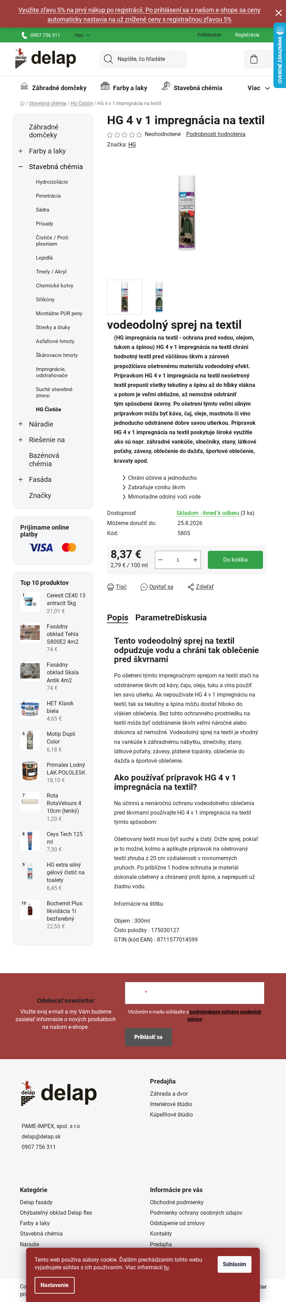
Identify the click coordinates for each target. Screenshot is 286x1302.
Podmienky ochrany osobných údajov (196, 1212)
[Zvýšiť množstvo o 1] (195, 560)
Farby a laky (47, 151)
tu (166, 1267)
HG (132, 144)
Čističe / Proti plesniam (52, 241)
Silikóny (45, 299)
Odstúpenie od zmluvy (177, 1223)
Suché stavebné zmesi (54, 392)
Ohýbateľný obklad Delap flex (56, 1212)
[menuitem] (53, 88)
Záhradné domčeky (44, 131)
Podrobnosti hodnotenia (216, 134)
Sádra (42, 210)
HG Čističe (48, 409)
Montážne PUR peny (59, 313)
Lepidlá (44, 258)
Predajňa (161, 1244)
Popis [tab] (117, 617)
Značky (40, 496)
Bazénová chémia (44, 460)
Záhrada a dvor (169, 1093)
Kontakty (161, 1233)
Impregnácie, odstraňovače (52, 372)
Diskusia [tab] (191, 617)
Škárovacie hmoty (57, 355)
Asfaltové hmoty (55, 341)
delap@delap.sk (41, 1136)
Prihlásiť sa (148, 1037)
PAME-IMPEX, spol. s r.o (51, 1126)
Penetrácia (48, 196)
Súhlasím (234, 1264)
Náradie (41, 424)
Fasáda (40, 480)
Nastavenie (54, 1285)
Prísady (44, 224)
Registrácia (247, 35)
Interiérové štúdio (171, 1104)
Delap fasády (36, 1202)
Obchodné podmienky (177, 1202)
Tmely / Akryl (51, 272)
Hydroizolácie (52, 182)
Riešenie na (47, 440)
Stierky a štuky (53, 327)
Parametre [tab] (155, 617)
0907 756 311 (45, 35)
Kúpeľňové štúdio (171, 1114)
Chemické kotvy (54, 286)
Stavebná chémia (56, 167)
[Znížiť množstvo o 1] (160, 560)
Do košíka (235, 559)
